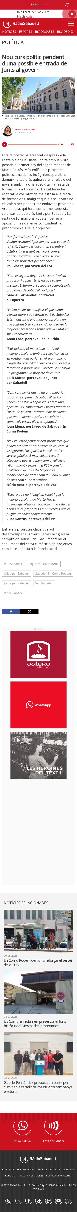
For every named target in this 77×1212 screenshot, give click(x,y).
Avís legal (69, 1169)
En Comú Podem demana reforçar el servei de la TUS (38, 962)
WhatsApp (68, 1201)
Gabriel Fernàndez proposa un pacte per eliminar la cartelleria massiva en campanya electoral (38, 1087)
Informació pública (49, 1169)
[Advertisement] (38, 805)
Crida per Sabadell (16, 573)
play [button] (4, 144)
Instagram (9, 1201)
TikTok (38, 1201)
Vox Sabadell (44, 583)
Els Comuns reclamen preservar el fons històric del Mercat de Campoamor (35, 1023)
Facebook (29, 1201)
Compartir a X (29, 611)
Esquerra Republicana (43, 564)
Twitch (48, 1201)
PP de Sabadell (14, 593)
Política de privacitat (59, 1175)
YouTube (58, 1201)
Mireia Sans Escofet (25, 129)
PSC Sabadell (13, 564)
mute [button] (72, 144)
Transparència (25, 1169)
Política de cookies (31, 1175)
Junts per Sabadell (16, 583)
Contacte (8, 1169)
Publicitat (11, 1175)
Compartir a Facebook (11, 611)
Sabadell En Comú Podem (53, 573)
